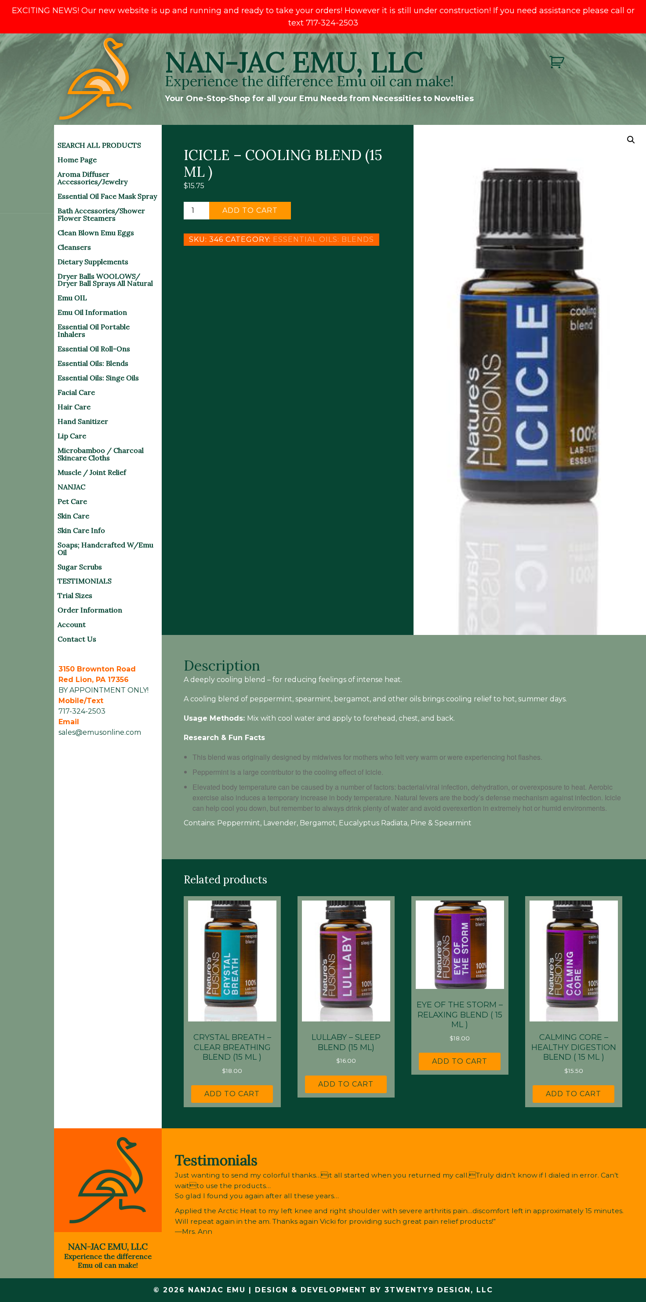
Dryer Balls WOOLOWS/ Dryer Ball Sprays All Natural (105, 280)
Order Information (90, 609)
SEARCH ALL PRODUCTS (99, 145)
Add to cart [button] (232, 1094)
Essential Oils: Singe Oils (98, 377)
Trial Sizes (75, 595)
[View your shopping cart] (557, 62)
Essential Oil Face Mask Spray (107, 196)
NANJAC (71, 486)
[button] (631, 140)
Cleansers (74, 247)
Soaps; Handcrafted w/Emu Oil (105, 548)
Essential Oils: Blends (93, 363)
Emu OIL (72, 297)
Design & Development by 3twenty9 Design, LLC (374, 1290)
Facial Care (76, 392)
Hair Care (74, 406)
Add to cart (250, 210)
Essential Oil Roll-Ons (94, 348)
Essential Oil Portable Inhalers (94, 330)
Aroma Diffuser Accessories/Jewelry (92, 178)
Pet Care (72, 501)
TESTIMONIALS (85, 580)
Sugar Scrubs (80, 566)
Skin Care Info (81, 530)
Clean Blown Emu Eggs (96, 232)
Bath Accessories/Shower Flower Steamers (101, 214)
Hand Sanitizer (83, 421)
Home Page (77, 159)
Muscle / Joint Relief (92, 472)
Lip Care (72, 435)
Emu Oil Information (92, 312)
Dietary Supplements (93, 261)
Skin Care (73, 515)
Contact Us (77, 639)
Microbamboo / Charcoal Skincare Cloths (101, 454)
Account (72, 624)
